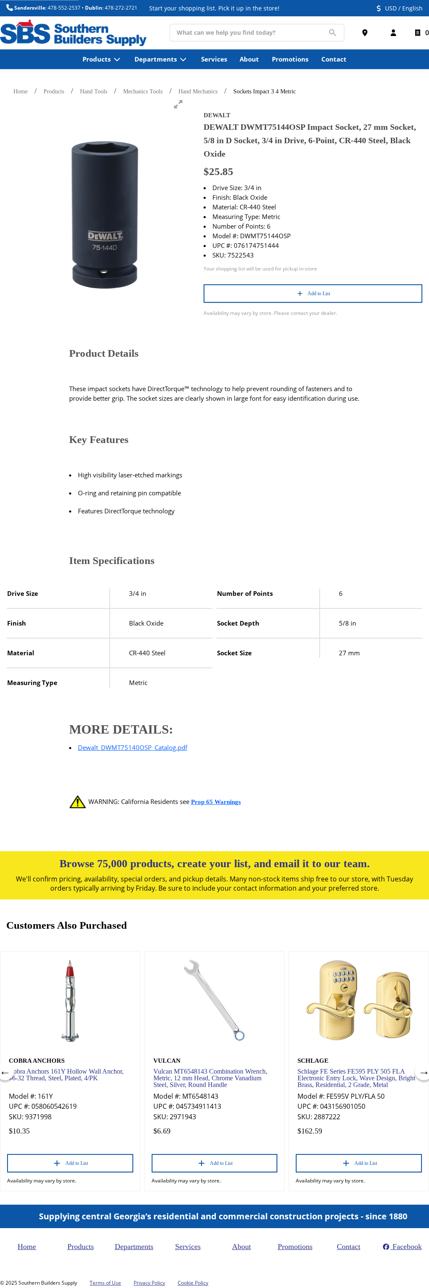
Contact (348, 1246)
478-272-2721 (121, 7)
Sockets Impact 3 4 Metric (264, 91)
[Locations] (366, 32)
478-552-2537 (64, 7)
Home (20, 91)
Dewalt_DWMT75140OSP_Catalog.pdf (132, 747)
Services (188, 1246)
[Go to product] (70, 1000)
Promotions (295, 1246)
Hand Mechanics (197, 91)
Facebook (406, 1246)
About (241, 1246)
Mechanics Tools (143, 91)
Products (54, 91)
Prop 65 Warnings (216, 802)
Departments (134, 1246)
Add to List (319, 293)
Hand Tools (93, 91)
